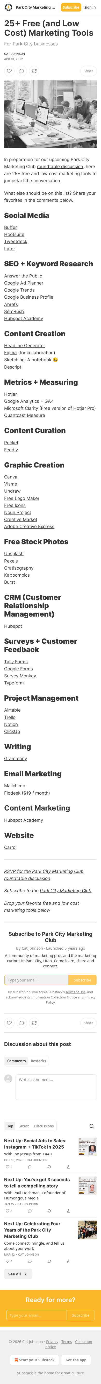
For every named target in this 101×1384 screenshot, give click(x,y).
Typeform (14, 682)
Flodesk (12, 793)
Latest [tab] (23, 1126)
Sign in (90, 7)
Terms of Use (75, 992)
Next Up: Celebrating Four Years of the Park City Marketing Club (32, 1230)
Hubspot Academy (23, 318)
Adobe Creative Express (29, 526)
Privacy (52, 1341)
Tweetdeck (15, 241)
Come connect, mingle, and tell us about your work (34, 1245)
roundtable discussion (60, 166)
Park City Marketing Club (65, 890)
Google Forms (18, 668)
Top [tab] (10, 1126)
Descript (12, 367)
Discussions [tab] (44, 1126)
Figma (10, 352)
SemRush (14, 311)
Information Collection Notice (54, 997)
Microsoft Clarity (21, 408)
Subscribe (71, 7)
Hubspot (13, 626)
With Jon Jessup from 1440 (28, 1153)
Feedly (11, 449)
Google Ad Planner (23, 283)
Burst (9, 582)
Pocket (11, 442)
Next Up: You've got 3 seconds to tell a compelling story (37, 1182)
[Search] (91, 1126)
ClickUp (12, 731)
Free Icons (15, 505)
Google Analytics (21, 401)
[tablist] (26, 1061)
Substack (25, 1372)
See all (14, 1273)
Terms (66, 1341)
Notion (11, 724)
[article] (50, 1154)
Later (9, 248)
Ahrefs (11, 304)
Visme (10, 484)
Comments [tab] (16, 1060)
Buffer (10, 227)
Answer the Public (23, 276)
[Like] (9, 71)
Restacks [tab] (38, 1060)
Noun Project (17, 512)
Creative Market (20, 519)
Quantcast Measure (24, 415)
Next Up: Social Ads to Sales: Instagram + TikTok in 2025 (35, 1144)
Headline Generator (24, 345)
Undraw (12, 491)
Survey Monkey (20, 675)
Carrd (10, 847)
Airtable (12, 710)
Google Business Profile (28, 297)
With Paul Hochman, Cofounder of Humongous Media (34, 1195)
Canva (10, 477)
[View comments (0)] (22, 71)
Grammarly (15, 758)
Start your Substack (37, 1359)
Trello (10, 717)
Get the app (76, 1359)
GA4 (49, 401)
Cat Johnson (14, 54)
